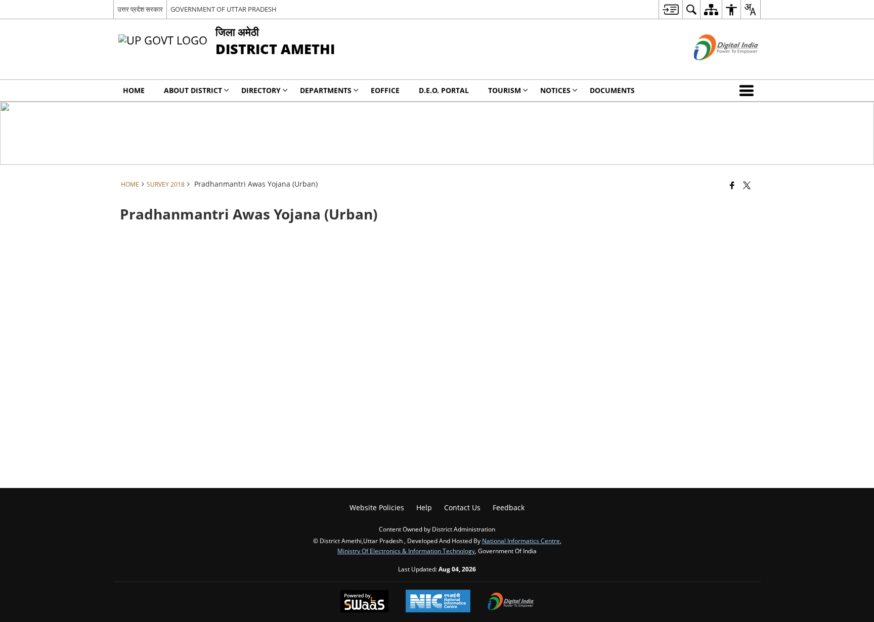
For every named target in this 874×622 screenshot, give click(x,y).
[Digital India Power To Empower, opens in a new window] (511, 602)
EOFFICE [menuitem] (385, 90)
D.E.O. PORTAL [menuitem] (444, 90)
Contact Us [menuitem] (462, 507)
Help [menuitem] (424, 507)
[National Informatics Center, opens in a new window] (438, 602)
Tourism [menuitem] (504, 90)
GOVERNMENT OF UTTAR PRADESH (223, 9)
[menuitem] (670, 9)
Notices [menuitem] (555, 90)
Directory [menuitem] (261, 90)
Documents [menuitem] (612, 90)
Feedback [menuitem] (509, 507)
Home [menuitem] (134, 90)
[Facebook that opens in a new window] (732, 185)
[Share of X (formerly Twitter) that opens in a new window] (746, 185)
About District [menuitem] (193, 90)
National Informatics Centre (521, 541)
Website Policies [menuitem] (376, 507)
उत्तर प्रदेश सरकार (140, 9)
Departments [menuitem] (326, 90)
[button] (748, 90)
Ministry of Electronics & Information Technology (406, 551)
